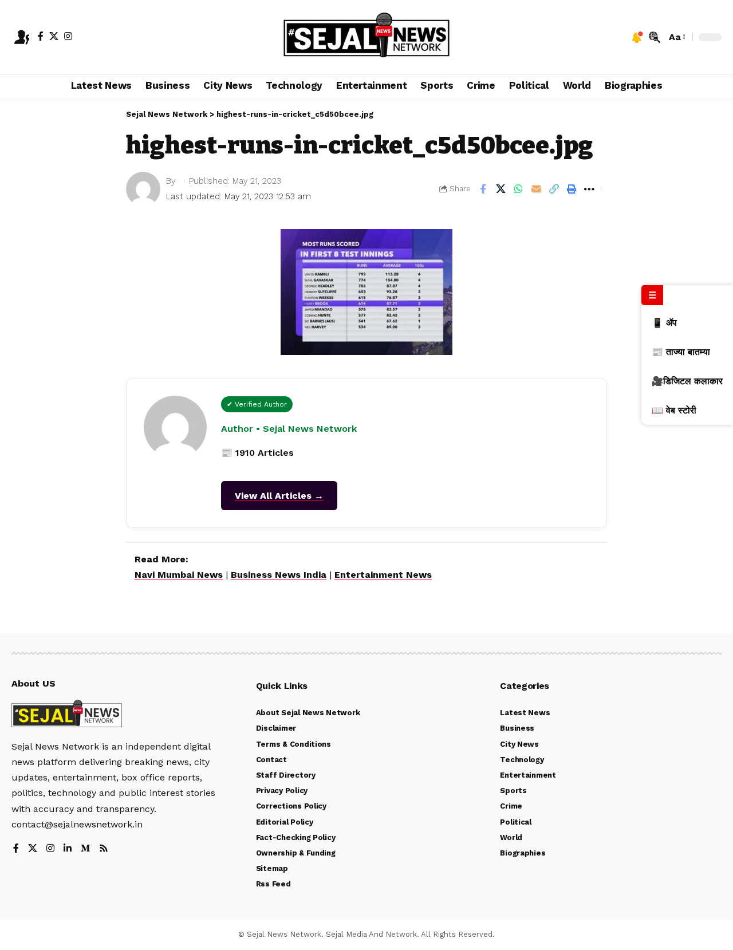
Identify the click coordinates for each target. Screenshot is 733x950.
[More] (589, 189)
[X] (53, 36)
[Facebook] (40, 36)
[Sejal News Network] (367, 37)
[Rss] (103, 849)
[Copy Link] (554, 189)
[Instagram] (68, 36)
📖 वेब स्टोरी (674, 410)
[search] (654, 37)
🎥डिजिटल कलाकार (687, 381)
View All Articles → (279, 495)
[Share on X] (500, 189)
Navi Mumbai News (179, 574)
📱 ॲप (664, 322)
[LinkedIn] (67, 849)
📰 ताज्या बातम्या (681, 351)
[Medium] (85, 849)
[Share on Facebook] (483, 189)
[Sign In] (21, 37)
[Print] (571, 189)
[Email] (536, 189)
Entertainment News (383, 574)
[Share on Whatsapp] (518, 189)
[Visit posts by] (143, 189)
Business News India (278, 574)
